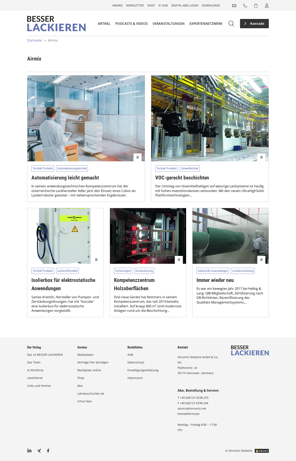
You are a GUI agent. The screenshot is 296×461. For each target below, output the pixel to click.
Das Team (33, 362)
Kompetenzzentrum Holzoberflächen (134, 284)
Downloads (211, 5)
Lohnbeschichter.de (90, 393)
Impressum (135, 378)
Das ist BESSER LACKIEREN (45, 355)
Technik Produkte (43, 168)
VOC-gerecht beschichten (182, 178)
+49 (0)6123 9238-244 (194, 403)
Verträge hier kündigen (93, 362)
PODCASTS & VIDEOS (131, 23)
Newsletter (135, 5)
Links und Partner (39, 386)
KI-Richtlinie (35, 370)
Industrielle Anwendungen (213, 271)
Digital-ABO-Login (184, 5)
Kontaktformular (189, 414)
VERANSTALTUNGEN (169, 23)
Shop (151, 5)
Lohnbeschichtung (243, 271)
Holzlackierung (144, 271)
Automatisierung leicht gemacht (65, 178)
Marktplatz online (89, 370)
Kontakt (257, 23)
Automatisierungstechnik (72, 168)
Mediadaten (85, 355)
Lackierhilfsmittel (67, 271)
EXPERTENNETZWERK (205, 23)
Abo (80, 386)
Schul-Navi (84, 401)
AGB (130, 355)
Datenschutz (135, 362)
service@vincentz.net (192, 408)
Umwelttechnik (189, 168)
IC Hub (163, 5)
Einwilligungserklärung (142, 370)
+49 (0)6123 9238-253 (194, 397)
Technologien (123, 271)
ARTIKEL (104, 23)
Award (117, 5)
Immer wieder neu (215, 280)
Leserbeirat (34, 378)
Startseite (34, 40)
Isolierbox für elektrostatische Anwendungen (63, 284)
